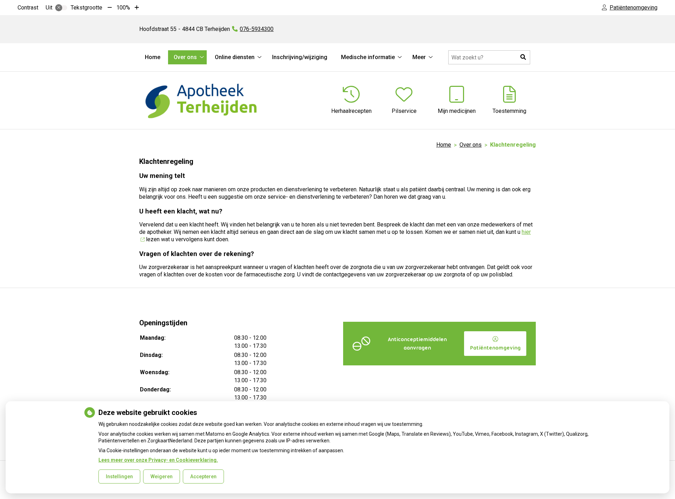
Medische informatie (368, 57)
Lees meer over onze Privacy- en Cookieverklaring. (158, 460)
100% (123, 7)
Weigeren (161, 476)
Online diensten (235, 57)
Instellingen (119, 476)
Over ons (185, 57)
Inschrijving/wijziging (299, 57)
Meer (419, 57)
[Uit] (61, 7)
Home (152, 57)
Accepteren (203, 476)
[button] (523, 57)
